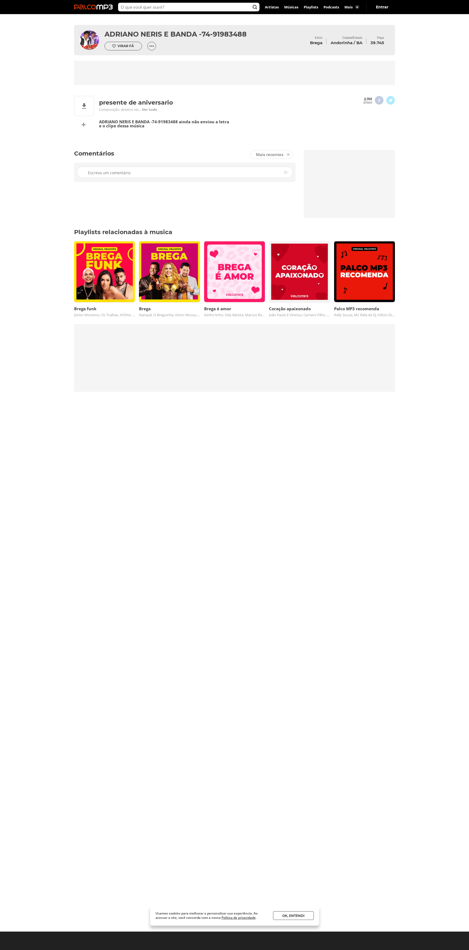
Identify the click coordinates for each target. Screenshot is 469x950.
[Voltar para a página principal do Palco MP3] (94, 7)
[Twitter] (390, 100)
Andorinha (342, 42)
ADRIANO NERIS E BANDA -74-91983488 (175, 34)
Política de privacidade (238, 917)
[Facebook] (379, 100)
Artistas (272, 7)
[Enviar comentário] (286, 172)
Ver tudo (149, 109)
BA (359, 42)
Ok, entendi (293, 916)
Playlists (311, 7)
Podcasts (331, 7)
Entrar (382, 7)
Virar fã (126, 46)
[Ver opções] (151, 46)
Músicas (291, 7)
